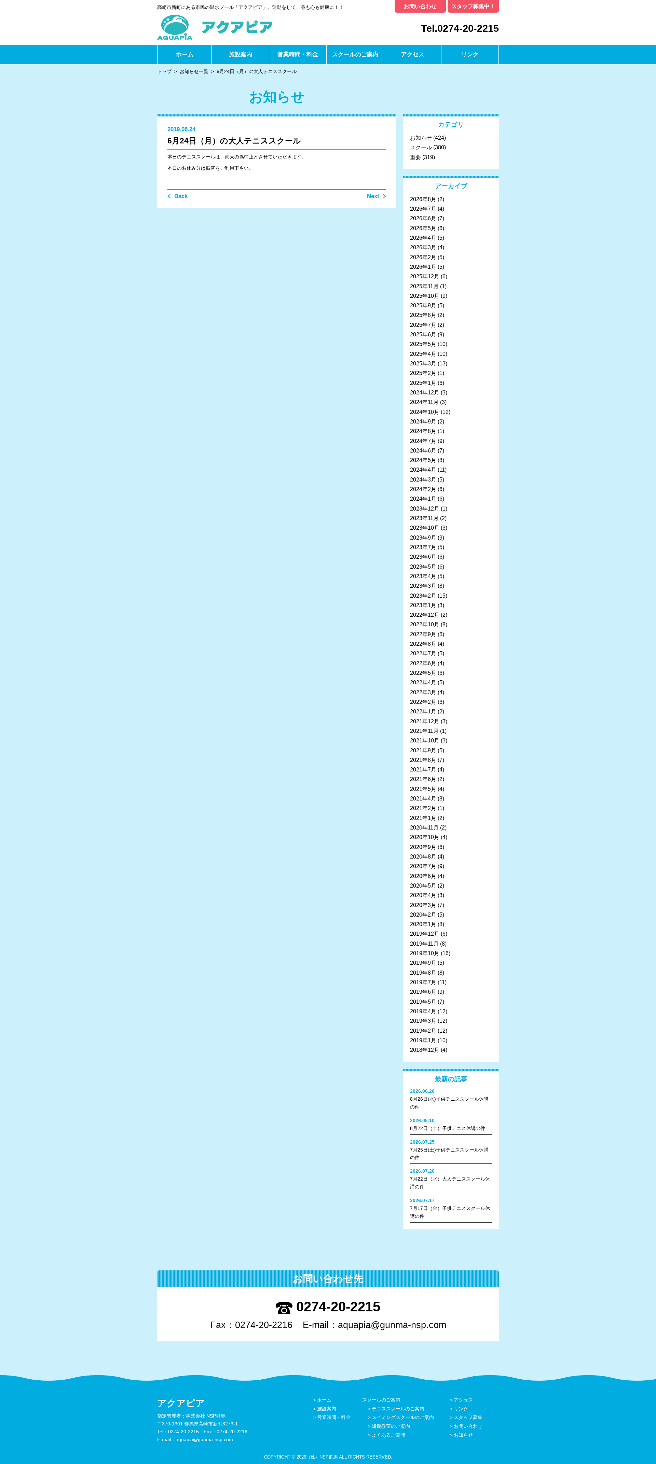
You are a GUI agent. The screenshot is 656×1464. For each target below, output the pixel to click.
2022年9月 (423, 634)
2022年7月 (423, 653)
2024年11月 (424, 402)
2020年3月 (423, 905)
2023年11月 (424, 518)
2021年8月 (423, 760)
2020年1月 (423, 924)
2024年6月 (423, 451)
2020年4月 (423, 895)
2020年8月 (423, 857)
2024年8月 (423, 431)
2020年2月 (423, 915)
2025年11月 (424, 286)
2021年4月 (423, 798)
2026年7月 (423, 209)
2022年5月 (423, 673)
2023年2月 (423, 596)
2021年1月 (423, 818)
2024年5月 (423, 460)
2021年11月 (424, 731)
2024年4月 (423, 470)
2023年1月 (423, 605)
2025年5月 (423, 344)
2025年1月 (423, 383)
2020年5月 (423, 886)
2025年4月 (423, 354)
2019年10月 (424, 953)
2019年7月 (423, 982)
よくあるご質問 (388, 1435)
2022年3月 (423, 692)
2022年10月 (424, 624)
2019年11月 (424, 944)
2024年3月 (423, 480)
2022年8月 (423, 644)
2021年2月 (423, 808)
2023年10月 (424, 528)
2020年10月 (424, 837)
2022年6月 (423, 663)
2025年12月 (424, 276)
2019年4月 (423, 1011)
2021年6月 (423, 779)
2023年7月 (423, 547)
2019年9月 (423, 963)
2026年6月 (423, 218)
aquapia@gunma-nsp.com (392, 1325)
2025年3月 (423, 363)
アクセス (412, 54)
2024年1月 (423, 499)
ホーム (184, 54)
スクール (421, 147)
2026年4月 (423, 238)
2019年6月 (423, 992)
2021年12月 (424, 721)
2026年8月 (423, 199)
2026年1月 (423, 267)
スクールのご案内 (355, 54)
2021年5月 (423, 789)
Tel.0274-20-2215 (460, 28)
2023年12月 (424, 509)
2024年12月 (424, 392)
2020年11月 (424, 828)
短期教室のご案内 (391, 1426)
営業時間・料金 (297, 54)
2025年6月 (423, 334)
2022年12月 (424, 615)
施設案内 (240, 54)
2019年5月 (423, 1002)
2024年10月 (424, 412)
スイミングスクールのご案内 (403, 1417)
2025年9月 (423, 305)
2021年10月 (424, 740)
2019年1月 (423, 1040)
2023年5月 (423, 567)
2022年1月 (423, 711)
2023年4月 (423, 576)
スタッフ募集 (468, 1417)
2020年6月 (423, 876)
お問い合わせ (420, 6)
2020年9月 (423, 847)
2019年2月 (423, 1031)
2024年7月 (423, 441)
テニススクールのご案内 (398, 1408)
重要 (415, 157)
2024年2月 (423, 489)
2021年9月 (423, 750)
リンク (470, 54)
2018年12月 (424, 1050)
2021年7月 (423, 769)
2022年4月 (423, 682)
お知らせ (421, 138)
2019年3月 (423, 1021)
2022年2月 (423, 702)
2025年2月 (423, 373)
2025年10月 (424, 296)
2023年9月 (423, 538)
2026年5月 (423, 228)
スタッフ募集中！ (473, 6)
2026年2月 (423, 257)
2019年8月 (423, 973)
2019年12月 (424, 934)
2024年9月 (423, 421)
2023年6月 (423, 557)
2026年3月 (423, 247)
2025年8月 (423, 315)
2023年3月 (423, 586)
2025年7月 (423, 325)
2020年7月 (423, 866)
